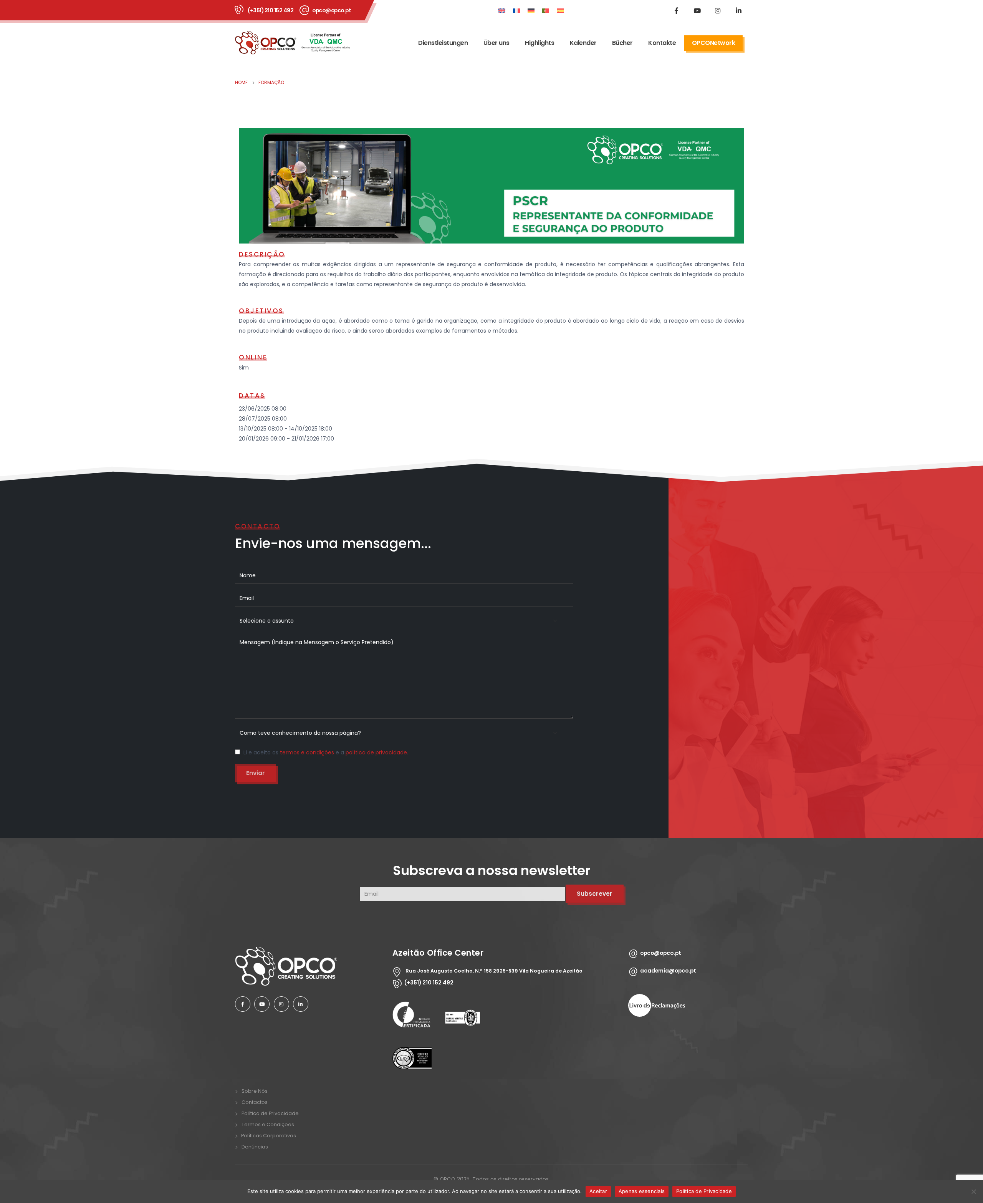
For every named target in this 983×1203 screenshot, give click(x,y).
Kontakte (662, 42)
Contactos (255, 1102)
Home (241, 82)
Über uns (496, 42)
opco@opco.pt (331, 10)
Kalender (583, 42)
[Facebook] (676, 10)
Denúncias (255, 1146)
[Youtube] (697, 10)
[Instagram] (717, 10)
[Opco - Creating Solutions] (292, 42)
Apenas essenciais (642, 1191)
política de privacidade (376, 752)
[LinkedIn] (738, 10)
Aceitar (598, 1191)
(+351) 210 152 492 (270, 10)
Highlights (539, 42)
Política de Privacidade (270, 1113)
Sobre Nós (255, 1091)
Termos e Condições (268, 1124)
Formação (271, 82)
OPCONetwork (713, 42)
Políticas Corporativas (268, 1135)
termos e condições (307, 752)
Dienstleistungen (443, 42)
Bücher (622, 42)
